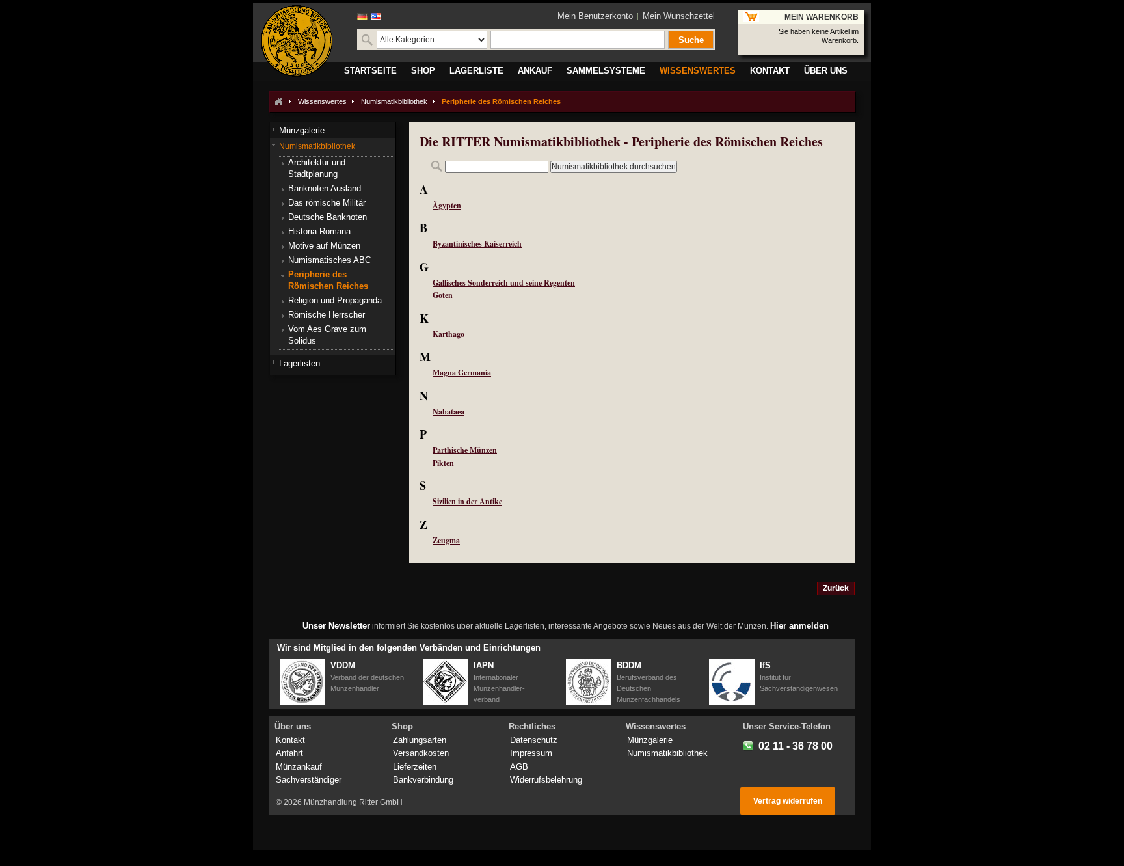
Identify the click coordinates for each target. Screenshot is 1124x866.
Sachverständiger (308, 780)
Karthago (448, 334)
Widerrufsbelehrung (546, 780)
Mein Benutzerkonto (595, 16)
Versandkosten (421, 753)
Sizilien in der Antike (467, 501)
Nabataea (448, 411)
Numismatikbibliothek (394, 101)
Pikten (443, 462)
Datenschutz (533, 740)
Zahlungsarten (419, 740)
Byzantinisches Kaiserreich (477, 243)
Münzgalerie (650, 740)
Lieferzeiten (414, 767)
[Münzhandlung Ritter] (296, 41)
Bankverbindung (423, 780)
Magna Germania (462, 372)
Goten (443, 295)
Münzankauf (299, 767)
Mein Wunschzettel (679, 16)
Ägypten (447, 205)
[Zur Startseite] (278, 101)
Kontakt (290, 740)
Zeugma (446, 540)
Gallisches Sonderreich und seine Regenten (504, 282)
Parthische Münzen (465, 449)
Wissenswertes (322, 101)
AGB (519, 767)
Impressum (531, 753)
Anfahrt (289, 753)
